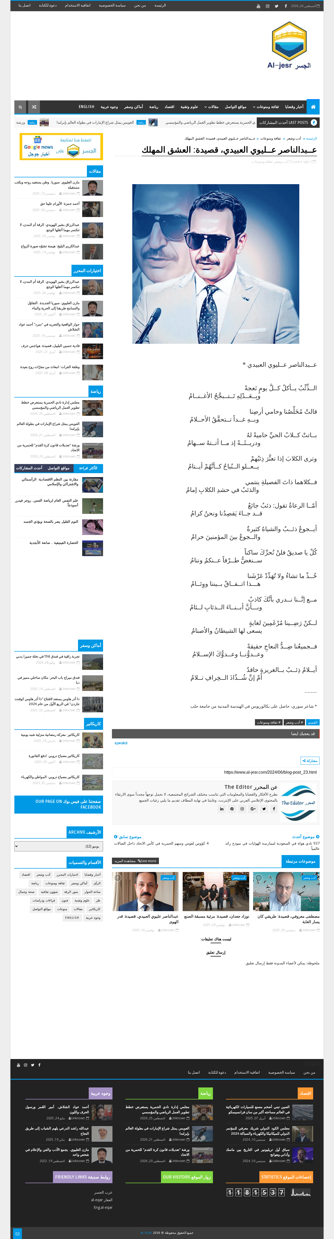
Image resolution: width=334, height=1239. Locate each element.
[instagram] (267, 6)
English (86, 107)
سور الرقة (71, 892)
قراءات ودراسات (44, 901)
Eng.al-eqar (103, 1207)
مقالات (213, 107)
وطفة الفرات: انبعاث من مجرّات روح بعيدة (50, 367)
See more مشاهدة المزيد (135, 860)
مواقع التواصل (236, 107)
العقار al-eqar (101, 1199)
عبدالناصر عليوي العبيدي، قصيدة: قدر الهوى (147, 919)
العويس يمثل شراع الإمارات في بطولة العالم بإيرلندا (123, 122)
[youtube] (258, 6)
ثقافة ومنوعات (268, 107)
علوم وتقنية (189, 107)
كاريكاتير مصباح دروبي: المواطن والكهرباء (50, 777)
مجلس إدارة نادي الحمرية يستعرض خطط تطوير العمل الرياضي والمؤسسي (249, 122)
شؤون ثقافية (49, 892)
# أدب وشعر (294, 722)
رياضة (153, 107)
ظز (98, 901)
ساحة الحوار (93, 892)
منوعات (62, 909)
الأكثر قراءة (88, 468)
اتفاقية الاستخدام (78, 5)
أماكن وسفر (133, 107)
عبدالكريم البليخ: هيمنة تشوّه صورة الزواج (50, 246)
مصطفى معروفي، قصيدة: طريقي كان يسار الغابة (289, 919)
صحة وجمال (26, 892)
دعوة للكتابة (48, 5)
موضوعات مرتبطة (300, 861)
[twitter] (277, 6)
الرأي (97, 883)
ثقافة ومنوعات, (262, 161)
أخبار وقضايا (294, 107)
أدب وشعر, (281, 161)
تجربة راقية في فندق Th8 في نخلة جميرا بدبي (48, 656)
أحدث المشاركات (29, 468)
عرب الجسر (103, 1192)
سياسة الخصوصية (112, 5)
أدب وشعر (294, 138)
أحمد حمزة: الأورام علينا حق (60, 204)
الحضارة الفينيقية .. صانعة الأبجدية (53, 543)
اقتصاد (169, 107)
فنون (65, 901)
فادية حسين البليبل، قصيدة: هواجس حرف (50, 346)
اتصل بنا (25, 5)
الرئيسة (160, 5)
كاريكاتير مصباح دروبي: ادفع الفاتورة (54, 756)
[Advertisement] (109, 56)
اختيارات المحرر (67, 875)
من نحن (140, 5)
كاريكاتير (94, 909)
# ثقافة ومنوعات (269, 722)
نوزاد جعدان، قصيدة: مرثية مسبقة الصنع (216, 916)
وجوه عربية (109, 107)
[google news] (61, 146)
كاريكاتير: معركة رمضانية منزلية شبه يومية (50, 735)
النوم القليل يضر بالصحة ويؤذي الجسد (51, 522)
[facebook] (286, 6)
